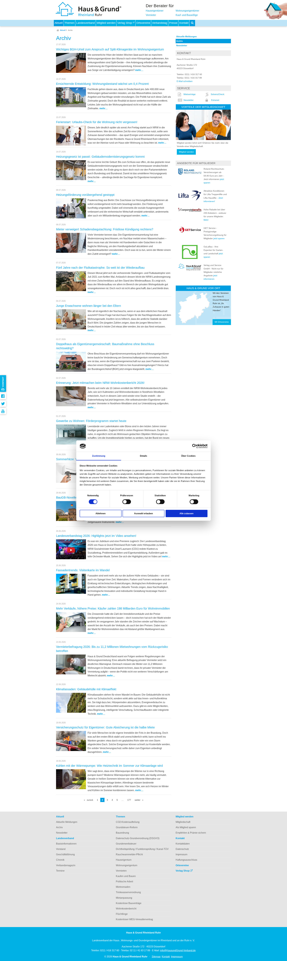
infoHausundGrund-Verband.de (178, 950)
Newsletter (181, 45)
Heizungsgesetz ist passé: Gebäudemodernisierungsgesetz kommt (100, 156)
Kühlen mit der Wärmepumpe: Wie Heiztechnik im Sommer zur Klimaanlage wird (109, 765)
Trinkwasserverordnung (128, 892)
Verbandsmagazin (65, 865)
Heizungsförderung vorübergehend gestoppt (85, 194)
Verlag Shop (125, 22)
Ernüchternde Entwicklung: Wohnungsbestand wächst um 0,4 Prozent (102, 83)
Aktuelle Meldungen (186, 36)
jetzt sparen (219, 238)
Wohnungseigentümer (187, 10)
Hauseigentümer (154, 10)
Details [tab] (143, 456)
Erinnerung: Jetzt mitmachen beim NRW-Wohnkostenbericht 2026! (100, 382)
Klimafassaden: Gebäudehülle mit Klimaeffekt (86, 689)
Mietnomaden (123, 887)
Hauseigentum (123, 860)
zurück (90, 800)
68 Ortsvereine (222, 322)
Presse (173, 22)
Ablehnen (101, 513)
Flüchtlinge (122, 914)
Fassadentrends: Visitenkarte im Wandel (83, 570)
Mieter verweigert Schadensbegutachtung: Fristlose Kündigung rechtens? (104, 229)
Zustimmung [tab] (98, 456)
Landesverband (85, 22)
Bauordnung (122, 832)
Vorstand (60, 849)
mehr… (139, 70)
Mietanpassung (124, 898)
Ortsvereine (143, 22)
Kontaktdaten (183, 843)
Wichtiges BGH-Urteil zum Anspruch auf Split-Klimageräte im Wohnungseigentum (110, 49)
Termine (60, 870)
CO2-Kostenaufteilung (127, 822)
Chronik (60, 860)
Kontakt (183, 22)
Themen (69, 22)
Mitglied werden (106, 22)
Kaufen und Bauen (126, 876)
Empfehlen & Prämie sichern (191, 832)
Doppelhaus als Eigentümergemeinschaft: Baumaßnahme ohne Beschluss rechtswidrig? (105, 346)
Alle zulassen (186, 513)
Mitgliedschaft (183, 822)
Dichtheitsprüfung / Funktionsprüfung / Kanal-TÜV (142, 849)
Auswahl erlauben (143, 513)
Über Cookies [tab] (188, 456)
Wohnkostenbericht (126, 908)
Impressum (181, 854)
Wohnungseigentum (126, 865)
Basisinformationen (66, 843)
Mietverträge (190, 94)
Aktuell (59, 22)
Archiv (70, 30)
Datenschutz (182, 849)
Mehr (206, 220)
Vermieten (121, 870)
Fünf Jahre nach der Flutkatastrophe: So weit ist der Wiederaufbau (100, 267)
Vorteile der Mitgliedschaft (203, 106)
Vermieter (151, 15)
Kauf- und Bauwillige (187, 15)
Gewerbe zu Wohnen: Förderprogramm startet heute (91, 421)
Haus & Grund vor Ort (203, 288)
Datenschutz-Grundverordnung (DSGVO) (137, 838)
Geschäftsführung (65, 854)
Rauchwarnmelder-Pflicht (129, 854)
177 (129, 800)
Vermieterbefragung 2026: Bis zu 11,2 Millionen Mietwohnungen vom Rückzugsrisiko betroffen (112, 649)
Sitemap (156, 956)
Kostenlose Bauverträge (128, 903)
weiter (140, 800)
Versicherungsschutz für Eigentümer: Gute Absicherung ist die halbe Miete (105, 727)
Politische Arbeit (124, 881)
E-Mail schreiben (185, 81)
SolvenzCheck (217, 94)
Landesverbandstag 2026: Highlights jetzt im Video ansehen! (96, 535)
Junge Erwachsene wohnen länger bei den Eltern (88, 305)
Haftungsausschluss (186, 860)
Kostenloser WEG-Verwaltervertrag (134, 919)
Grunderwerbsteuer (126, 843)
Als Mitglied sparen (186, 827)
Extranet (215, 100)
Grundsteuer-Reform (127, 827)
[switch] (126, 501)
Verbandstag (159, 22)
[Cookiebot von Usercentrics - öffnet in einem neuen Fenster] (194, 446)
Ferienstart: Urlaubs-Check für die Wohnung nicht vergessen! (96, 122)
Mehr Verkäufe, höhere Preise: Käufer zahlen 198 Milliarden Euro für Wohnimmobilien (113, 608)
